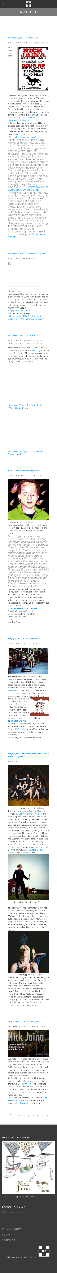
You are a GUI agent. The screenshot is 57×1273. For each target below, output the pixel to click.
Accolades (13, 762)
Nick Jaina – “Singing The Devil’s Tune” (25, 405)
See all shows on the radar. (14, 1212)
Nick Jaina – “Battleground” (20, 451)
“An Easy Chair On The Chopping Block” (26, 319)
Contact (9, 1240)
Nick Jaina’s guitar (15, 291)
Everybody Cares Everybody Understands (28, 188)
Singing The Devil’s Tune (19, 311)
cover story (30, 814)
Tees (22, 1103)
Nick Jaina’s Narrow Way (21, 259)
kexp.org (36, 350)
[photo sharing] (25, 264)
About (7, 1234)
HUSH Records (14, 408)
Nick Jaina (33, 38)
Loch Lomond (43, 753)
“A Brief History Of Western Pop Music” (25, 316)
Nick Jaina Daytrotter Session (25, 476)
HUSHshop (13, 679)
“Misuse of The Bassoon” (19, 120)
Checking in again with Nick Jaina (26, 1027)
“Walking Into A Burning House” (22, 137)
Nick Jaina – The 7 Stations (22, 644)
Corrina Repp (30, 753)
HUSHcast (12, 690)
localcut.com (26, 1084)
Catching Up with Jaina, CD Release (27, 43)
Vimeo (28, 408)
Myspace (12, 1005)
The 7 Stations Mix (17, 721)
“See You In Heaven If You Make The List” (26, 118)
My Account (11, 1229)
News (32, 253)
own (15, 134)
